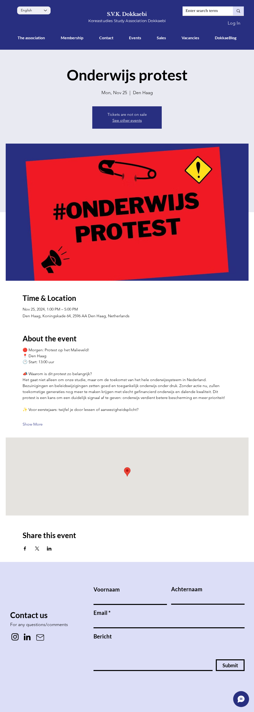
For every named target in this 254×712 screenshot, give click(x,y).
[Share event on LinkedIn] (49, 549)
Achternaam (186, 589)
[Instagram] (15, 637)
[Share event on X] (37, 549)
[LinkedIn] (27, 637)
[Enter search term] (238, 10)
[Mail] (40, 637)
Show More (33, 424)
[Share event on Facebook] (25, 549)
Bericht (103, 636)
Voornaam (107, 589)
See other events (127, 120)
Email (100, 613)
